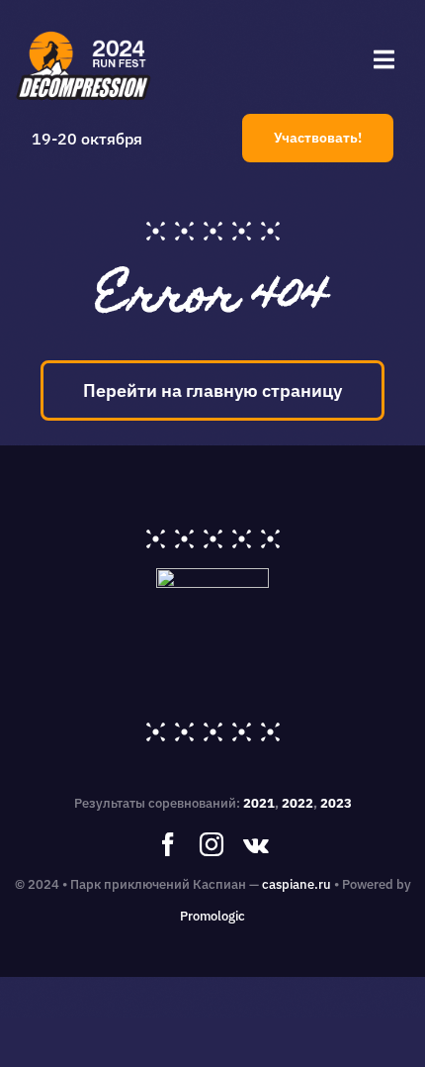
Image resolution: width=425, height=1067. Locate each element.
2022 (297, 803)
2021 (259, 803)
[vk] (256, 844)
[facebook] (168, 844)
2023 (336, 803)
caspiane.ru (296, 884)
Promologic (212, 916)
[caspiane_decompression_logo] (84, 33)
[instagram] (211, 844)
